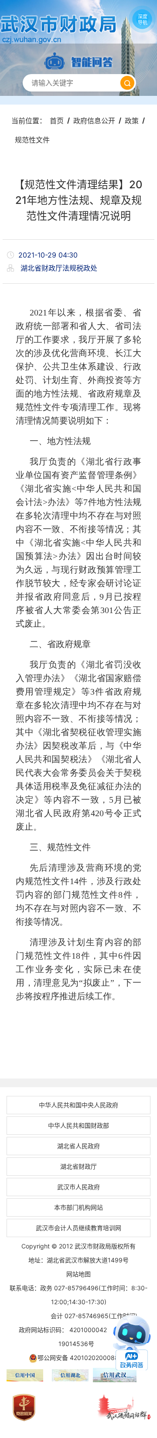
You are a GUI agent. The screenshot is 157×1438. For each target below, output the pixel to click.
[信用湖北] (70, 1375)
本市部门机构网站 (78, 1207)
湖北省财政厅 (78, 1166)
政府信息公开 (94, 120)
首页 (57, 120)
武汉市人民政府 (78, 1186)
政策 (132, 120)
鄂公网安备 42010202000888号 (83, 1357)
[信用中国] (25, 1375)
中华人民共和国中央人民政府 (78, 1105)
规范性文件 (32, 140)
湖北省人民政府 (78, 1146)
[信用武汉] (124, 1375)
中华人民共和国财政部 (78, 1125)
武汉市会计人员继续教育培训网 (78, 1227)
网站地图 (78, 1274)
